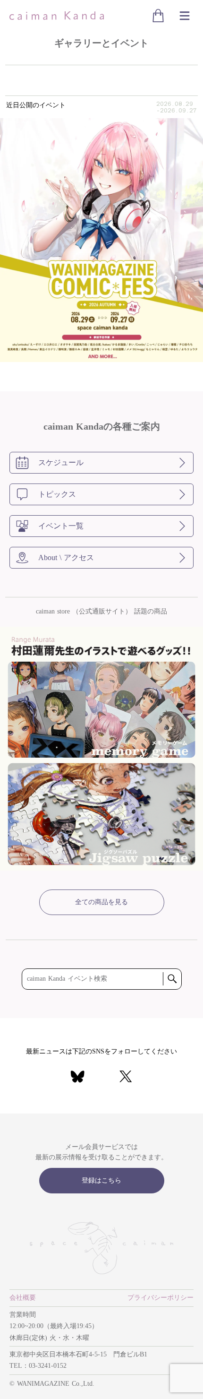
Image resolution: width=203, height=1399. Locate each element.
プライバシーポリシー (160, 1297)
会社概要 (22, 1297)
